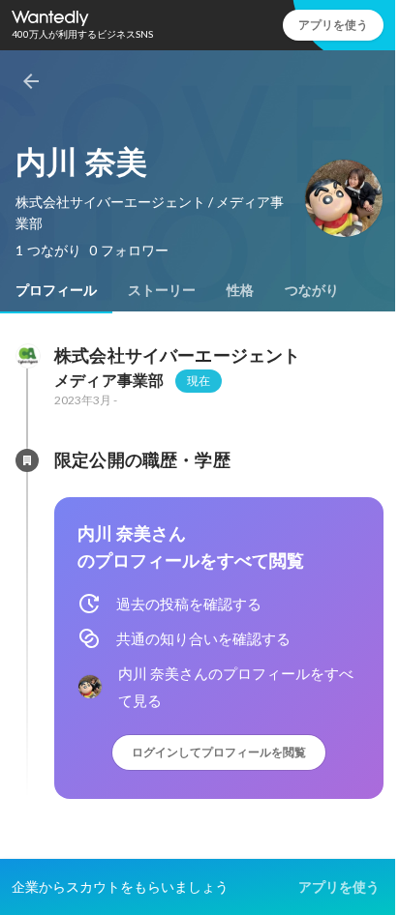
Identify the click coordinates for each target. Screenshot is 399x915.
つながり (312, 290)
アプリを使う (333, 24)
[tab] (56, 290)
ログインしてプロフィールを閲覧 (219, 752)
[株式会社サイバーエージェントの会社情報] (27, 356)
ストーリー (162, 290)
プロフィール (56, 290)
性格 (240, 290)
